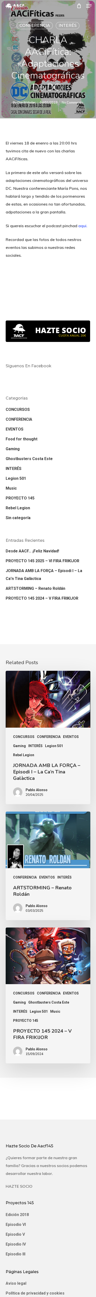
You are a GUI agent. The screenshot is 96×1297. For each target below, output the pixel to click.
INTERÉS (68, 25)
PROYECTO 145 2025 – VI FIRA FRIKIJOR (42, 561)
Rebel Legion (18, 508)
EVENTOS (14, 429)
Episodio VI (16, 1224)
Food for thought (21, 439)
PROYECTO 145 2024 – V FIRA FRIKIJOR (42, 598)
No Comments (72, 102)
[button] (89, 5)
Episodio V (15, 1234)
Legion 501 (16, 478)
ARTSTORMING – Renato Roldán (35, 588)
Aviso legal (16, 1283)
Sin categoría (18, 517)
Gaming (13, 449)
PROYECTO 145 (20, 498)
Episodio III (15, 1254)
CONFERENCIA (34, 25)
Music (11, 488)
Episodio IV (16, 1244)
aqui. (82, 225)
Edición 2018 (17, 1214)
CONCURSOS (18, 409)
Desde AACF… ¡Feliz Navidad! (32, 551)
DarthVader (26, 102)
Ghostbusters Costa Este (29, 458)
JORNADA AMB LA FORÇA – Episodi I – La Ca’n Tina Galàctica (44, 574)
